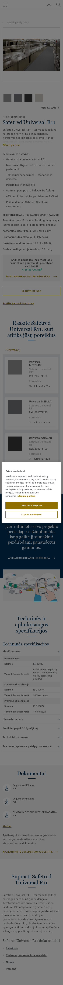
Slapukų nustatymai (31, 515)
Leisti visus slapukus (31, 505)
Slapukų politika (26, 496)
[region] (31, 492)
